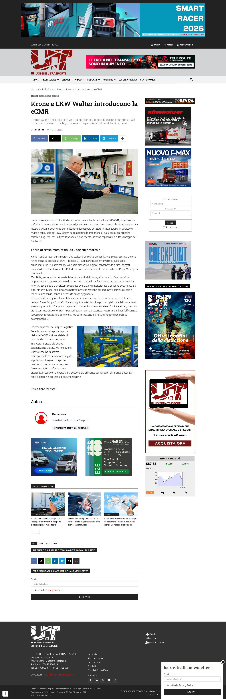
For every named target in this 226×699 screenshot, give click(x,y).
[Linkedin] (55, 561)
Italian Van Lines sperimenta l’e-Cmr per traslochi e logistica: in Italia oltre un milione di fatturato (84, 521)
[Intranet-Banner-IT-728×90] (140, 67)
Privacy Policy (53, 590)
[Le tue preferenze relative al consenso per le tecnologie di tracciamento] (5, 694)
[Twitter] (102, 680)
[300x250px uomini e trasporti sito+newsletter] (168, 185)
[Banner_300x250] (54, 475)
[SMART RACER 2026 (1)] (113, 36)
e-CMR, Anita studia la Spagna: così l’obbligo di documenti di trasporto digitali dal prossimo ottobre (46, 521)
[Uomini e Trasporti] (58, 62)
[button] (191, 79)
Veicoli (43, 89)
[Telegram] (62, 561)
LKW (55, 543)
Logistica (72, 515)
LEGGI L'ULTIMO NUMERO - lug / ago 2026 (167, 286)
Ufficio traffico (38, 515)
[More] (122, 138)
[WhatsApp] (48, 561)
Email (33, 579)
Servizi (51, 89)
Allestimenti (45, 96)
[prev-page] (33, 532)
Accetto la (47, 590)
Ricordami (171, 227)
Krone (48, 543)
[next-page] (38, 532)
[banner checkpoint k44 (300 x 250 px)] (168, 278)
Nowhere (50, 695)
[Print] (76, 561)
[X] (41, 561)
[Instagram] (115, 680)
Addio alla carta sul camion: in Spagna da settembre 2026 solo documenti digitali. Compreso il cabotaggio (120, 521)
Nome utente (170, 199)
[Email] (69, 561)
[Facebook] (34, 561)
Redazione (39, 129)
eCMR (41, 543)
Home (34, 89)
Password (170, 208)
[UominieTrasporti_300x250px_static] (168, 144)
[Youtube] (109, 680)
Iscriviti (84, 597)
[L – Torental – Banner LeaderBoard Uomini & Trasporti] (170, 103)
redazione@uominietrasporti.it (58, 674)
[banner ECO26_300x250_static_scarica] (108, 475)
